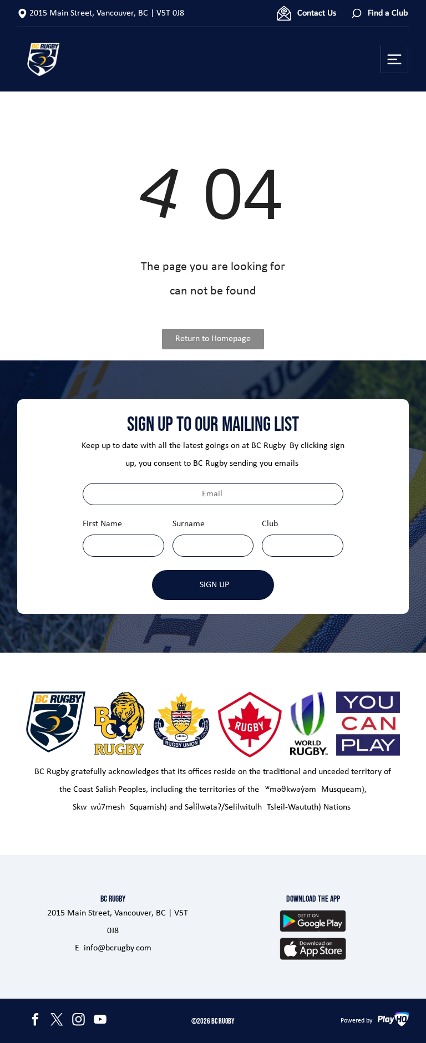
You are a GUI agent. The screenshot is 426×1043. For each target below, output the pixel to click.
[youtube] (100, 1021)
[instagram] (78, 1021)
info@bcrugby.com (117, 948)
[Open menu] (394, 59)
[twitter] (57, 1021)
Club (270, 524)
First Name (102, 524)
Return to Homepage (213, 338)
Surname (189, 524)
